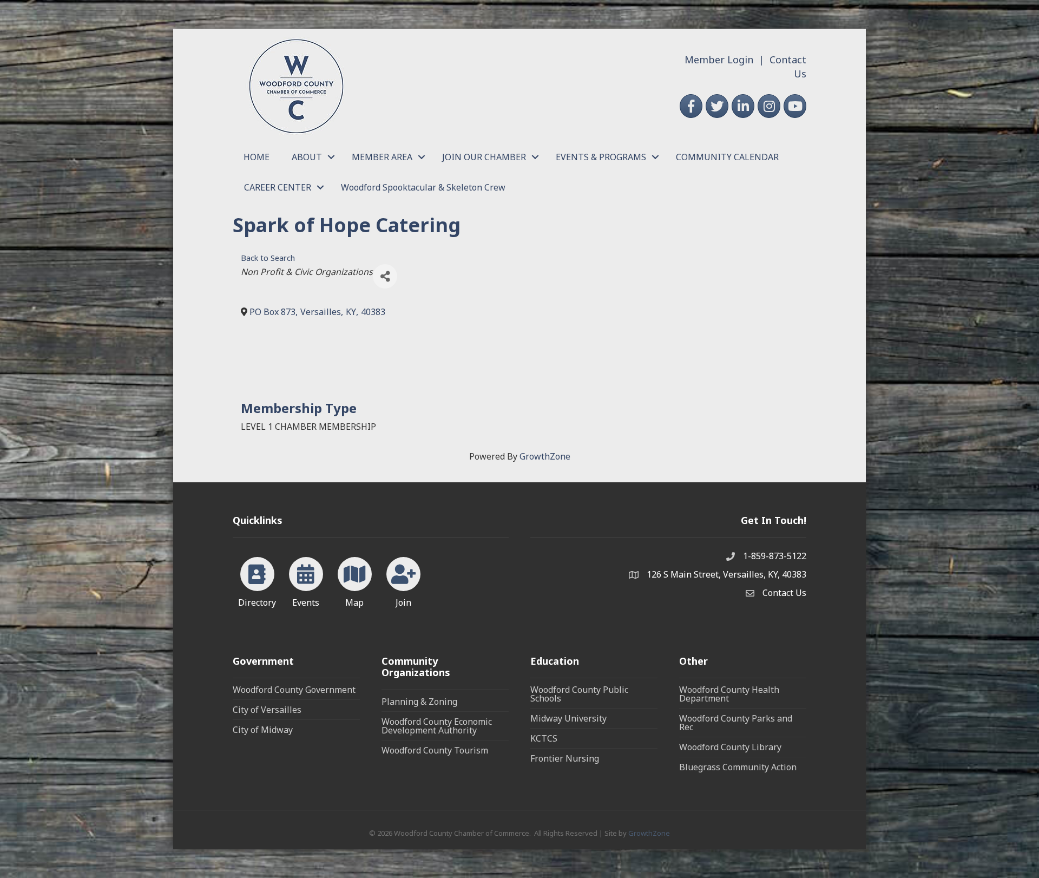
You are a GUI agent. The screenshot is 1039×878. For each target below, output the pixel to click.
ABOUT (307, 157)
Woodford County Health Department (729, 694)
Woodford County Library (730, 747)
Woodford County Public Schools (579, 694)
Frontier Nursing (564, 758)
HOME (256, 157)
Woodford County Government (294, 690)
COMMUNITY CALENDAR (727, 157)
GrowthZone (545, 456)
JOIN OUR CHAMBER (484, 157)
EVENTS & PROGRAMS (601, 157)
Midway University (568, 718)
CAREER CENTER (277, 187)
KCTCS (543, 738)
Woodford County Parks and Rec (735, 722)
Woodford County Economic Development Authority (437, 726)
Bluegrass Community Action (738, 767)
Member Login (719, 59)
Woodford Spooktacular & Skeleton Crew (423, 187)
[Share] (385, 276)
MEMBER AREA (382, 157)
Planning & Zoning (419, 701)
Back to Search (268, 258)
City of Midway (263, 730)
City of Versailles (267, 710)
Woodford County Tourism (435, 750)
